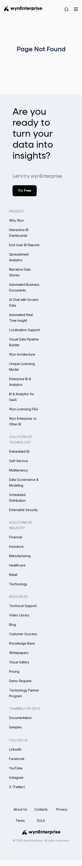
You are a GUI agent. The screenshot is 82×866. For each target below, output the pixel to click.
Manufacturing (20, 556)
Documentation (20, 718)
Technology (18, 584)
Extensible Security (23, 510)
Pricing (14, 671)
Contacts (41, 809)
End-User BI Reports (24, 245)
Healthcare (17, 565)
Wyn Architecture (22, 354)
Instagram (16, 777)
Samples (15, 727)
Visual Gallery (19, 662)
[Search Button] (66, 9)
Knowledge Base (22, 643)
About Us (20, 809)
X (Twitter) (17, 787)
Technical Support (23, 606)
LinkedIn (15, 749)
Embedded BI (19, 451)
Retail (13, 575)
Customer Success (23, 634)
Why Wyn (16, 220)
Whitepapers (18, 653)
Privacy (61, 809)
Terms (20, 820)
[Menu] (76, 9)
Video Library (19, 615)
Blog (12, 624)
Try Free (24, 190)
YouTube (16, 768)
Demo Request (20, 681)
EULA (41, 820)
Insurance (16, 546)
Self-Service (18, 461)
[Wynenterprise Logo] (22, 8)
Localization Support (24, 330)
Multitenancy (18, 470)
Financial (15, 537)
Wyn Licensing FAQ (23, 409)
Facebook (17, 759)
